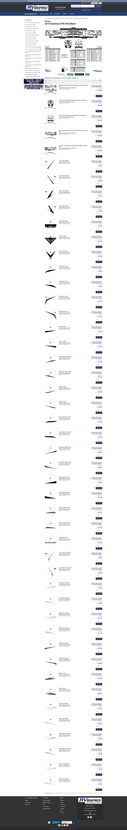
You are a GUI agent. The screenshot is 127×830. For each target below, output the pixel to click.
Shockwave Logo (63, 537)
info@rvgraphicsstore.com (90, 810)
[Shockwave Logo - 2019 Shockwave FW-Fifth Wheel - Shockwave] (51, 541)
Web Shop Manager (73, 828)
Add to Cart (99, 503)
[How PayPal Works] (57, 822)
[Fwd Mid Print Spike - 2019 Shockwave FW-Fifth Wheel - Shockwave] (51, 647)
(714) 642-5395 (90, 805)
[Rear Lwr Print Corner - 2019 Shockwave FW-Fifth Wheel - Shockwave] (51, 511)
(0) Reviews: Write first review (64, 510)
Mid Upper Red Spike (64, 613)
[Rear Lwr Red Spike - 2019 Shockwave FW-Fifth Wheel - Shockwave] (51, 767)
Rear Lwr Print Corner (64, 507)
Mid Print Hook (62, 673)
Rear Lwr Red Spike (64, 763)
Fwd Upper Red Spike (64, 583)
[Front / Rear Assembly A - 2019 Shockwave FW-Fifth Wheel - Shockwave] (51, 556)
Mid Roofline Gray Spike (65, 733)
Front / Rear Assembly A (65, 552)
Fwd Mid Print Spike (64, 643)
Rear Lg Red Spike (63, 703)
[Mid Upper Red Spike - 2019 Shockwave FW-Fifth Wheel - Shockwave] (51, 616)
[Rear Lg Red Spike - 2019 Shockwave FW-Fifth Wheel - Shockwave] (51, 707)
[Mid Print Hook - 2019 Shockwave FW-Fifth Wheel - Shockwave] (51, 677)
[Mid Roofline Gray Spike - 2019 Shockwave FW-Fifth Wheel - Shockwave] (51, 737)
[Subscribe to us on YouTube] (91, 817)
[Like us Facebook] (88, 817)
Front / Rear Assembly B (65, 567)
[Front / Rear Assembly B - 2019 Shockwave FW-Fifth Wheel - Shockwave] (51, 571)
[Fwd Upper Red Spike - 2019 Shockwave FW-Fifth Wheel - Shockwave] (51, 586)
